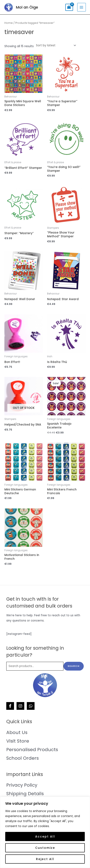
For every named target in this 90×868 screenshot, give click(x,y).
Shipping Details (25, 793)
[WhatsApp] (31, 706)
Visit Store (17, 741)
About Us (16, 732)
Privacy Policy (21, 785)
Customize (45, 848)
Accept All (45, 836)
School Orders (22, 758)
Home (8, 23)
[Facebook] (10, 706)
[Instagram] (20, 706)
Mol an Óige (27, 7)
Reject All (45, 859)
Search (74, 666)
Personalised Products (32, 749)
